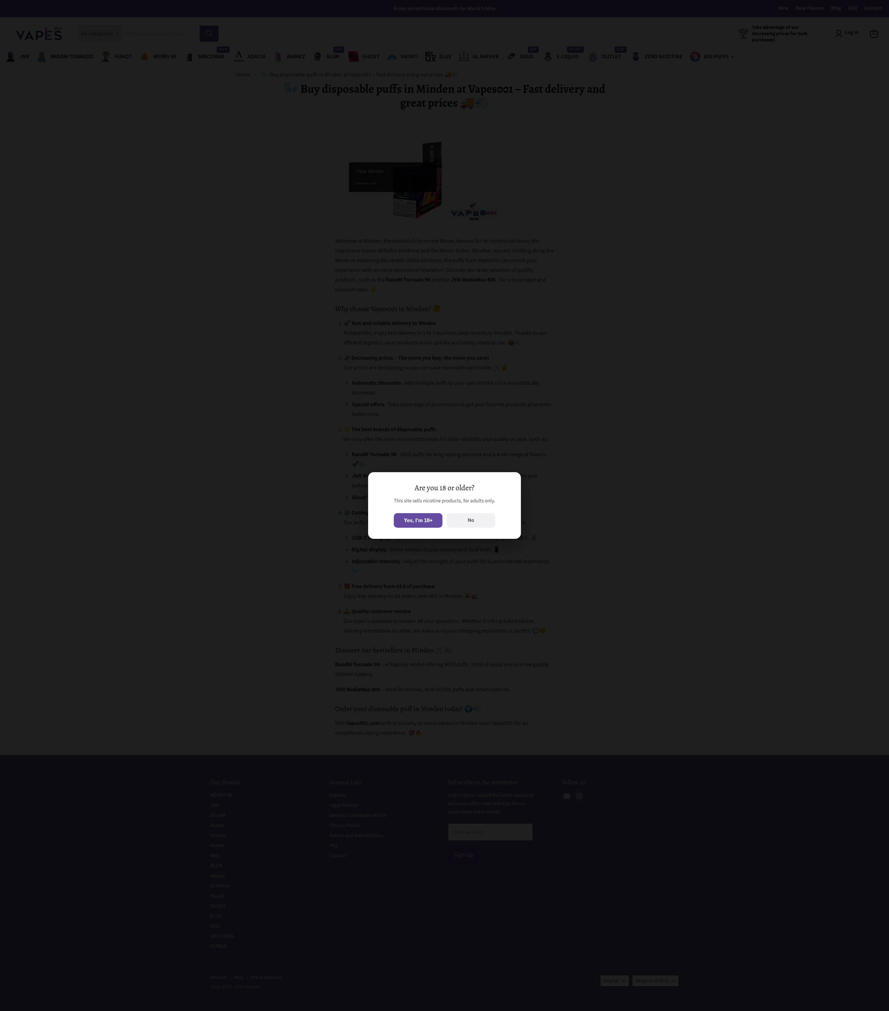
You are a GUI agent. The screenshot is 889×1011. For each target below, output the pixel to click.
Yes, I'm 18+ (418, 520)
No (471, 520)
